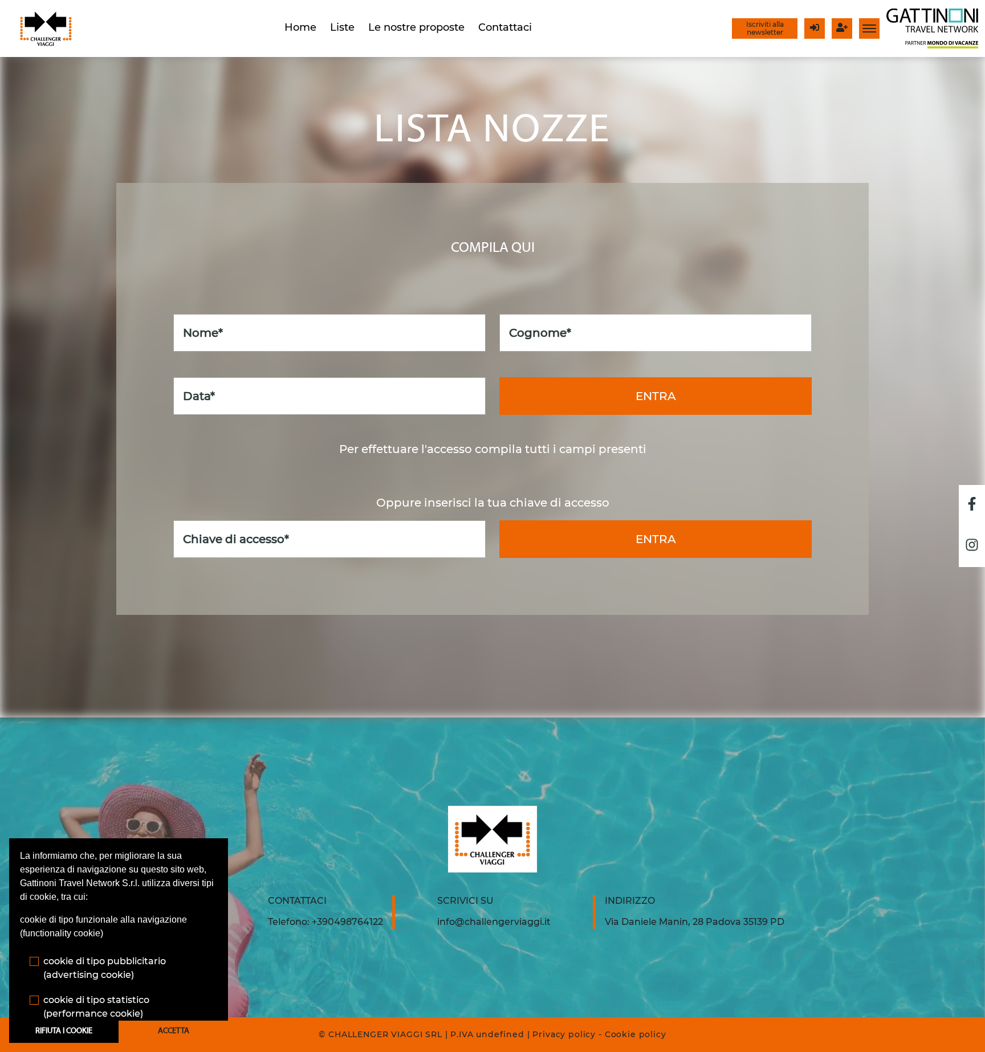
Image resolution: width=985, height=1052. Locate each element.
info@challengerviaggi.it (494, 921)
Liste (342, 27)
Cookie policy (635, 1034)
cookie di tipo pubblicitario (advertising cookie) (104, 968)
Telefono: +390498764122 (325, 921)
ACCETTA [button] (173, 1031)
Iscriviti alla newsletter (765, 28)
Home (300, 27)
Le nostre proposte (416, 27)
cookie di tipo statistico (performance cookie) (96, 1006)
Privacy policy (564, 1034)
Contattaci (505, 27)
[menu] (869, 28)
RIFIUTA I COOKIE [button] (63, 1031)
